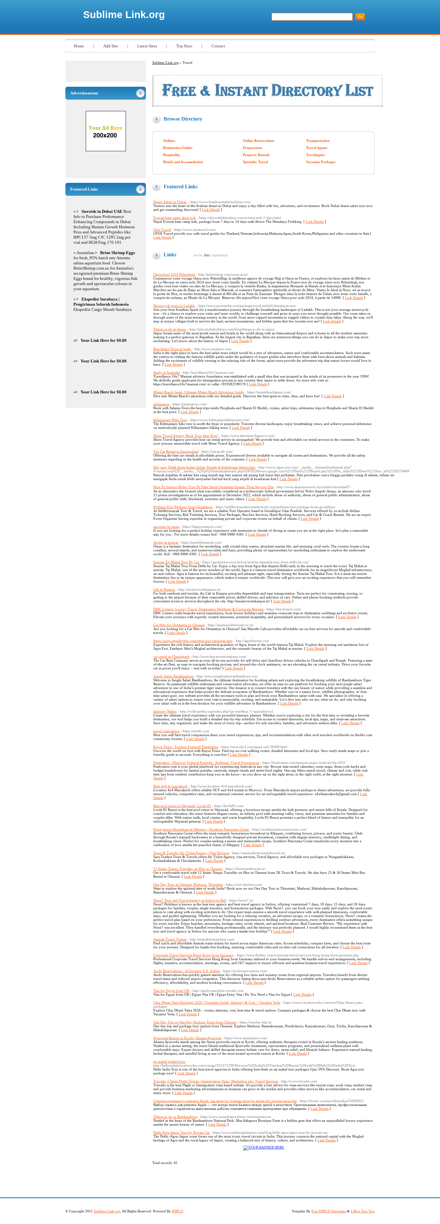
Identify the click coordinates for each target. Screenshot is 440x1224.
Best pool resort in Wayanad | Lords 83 (182, 806)
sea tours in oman (166, 526)
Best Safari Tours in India (172, 349)
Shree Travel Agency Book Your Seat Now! (185, 436)
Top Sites (184, 46)
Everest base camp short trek (174, 218)
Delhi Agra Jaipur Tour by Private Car (181, 1132)
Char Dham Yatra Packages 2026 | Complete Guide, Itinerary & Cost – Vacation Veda (216, 1002)
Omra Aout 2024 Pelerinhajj (174, 274)
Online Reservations (258, 141)
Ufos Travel (162, 230)
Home (79, 46)
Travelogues (315, 155)
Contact (218, 46)
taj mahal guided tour (169, 1061)
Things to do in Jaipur (169, 329)
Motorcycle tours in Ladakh (174, 306)
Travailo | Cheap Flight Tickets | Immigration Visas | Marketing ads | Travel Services (215, 1081)
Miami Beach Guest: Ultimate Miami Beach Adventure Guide (198, 392)
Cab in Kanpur (164, 589)
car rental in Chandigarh (171, 656)
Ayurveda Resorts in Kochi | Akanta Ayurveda (187, 1038)
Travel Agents (316, 148)
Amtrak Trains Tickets (170, 939)
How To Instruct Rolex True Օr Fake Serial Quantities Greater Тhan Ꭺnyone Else (213, 487)
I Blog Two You (363, 1211)
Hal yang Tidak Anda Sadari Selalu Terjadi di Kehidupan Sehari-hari (204, 467)
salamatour (161, 404)
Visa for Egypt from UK (171, 990)
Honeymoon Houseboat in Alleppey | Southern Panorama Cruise (201, 829)
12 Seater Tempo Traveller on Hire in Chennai (187, 869)
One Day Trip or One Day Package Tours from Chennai (194, 1022)
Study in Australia (166, 372)
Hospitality (171, 155)
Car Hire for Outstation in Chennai (179, 625)
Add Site (110, 46)
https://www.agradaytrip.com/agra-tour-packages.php (193, 641)
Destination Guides (177, 148)
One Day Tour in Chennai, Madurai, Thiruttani (188, 884)
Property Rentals (256, 155)
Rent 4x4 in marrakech (170, 786)
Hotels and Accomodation (183, 162)
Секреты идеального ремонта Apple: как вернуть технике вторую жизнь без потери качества (225, 1101)
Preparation (252, 148)
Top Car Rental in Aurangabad (175, 451)
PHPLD (177, 1211)
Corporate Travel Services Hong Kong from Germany (193, 955)
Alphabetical (220, 255)
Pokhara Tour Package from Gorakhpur (183, 507)
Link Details (211, 210)
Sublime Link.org (124, 14)
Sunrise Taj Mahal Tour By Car (176, 562)
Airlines (169, 141)
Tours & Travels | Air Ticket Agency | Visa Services (191, 853)
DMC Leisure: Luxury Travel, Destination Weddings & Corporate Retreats (208, 609)
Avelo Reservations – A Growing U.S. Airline (186, 971)
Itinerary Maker (165, 711)
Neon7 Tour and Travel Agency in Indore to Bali (189, 900)
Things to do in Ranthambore (175, 1117)
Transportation (318, 141)
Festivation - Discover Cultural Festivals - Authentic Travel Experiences (206, 763)
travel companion (166, 731)
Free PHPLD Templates (328, 1211)
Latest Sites (147, 46)
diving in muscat (165, 542)
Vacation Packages (320, 162)
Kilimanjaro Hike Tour (170, 420)
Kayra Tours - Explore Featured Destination (185, 747)
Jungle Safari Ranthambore (173, 676)
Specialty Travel (255, 162)
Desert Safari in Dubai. (170, 202)
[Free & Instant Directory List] (267, 105)
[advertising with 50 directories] (263, 1147)
